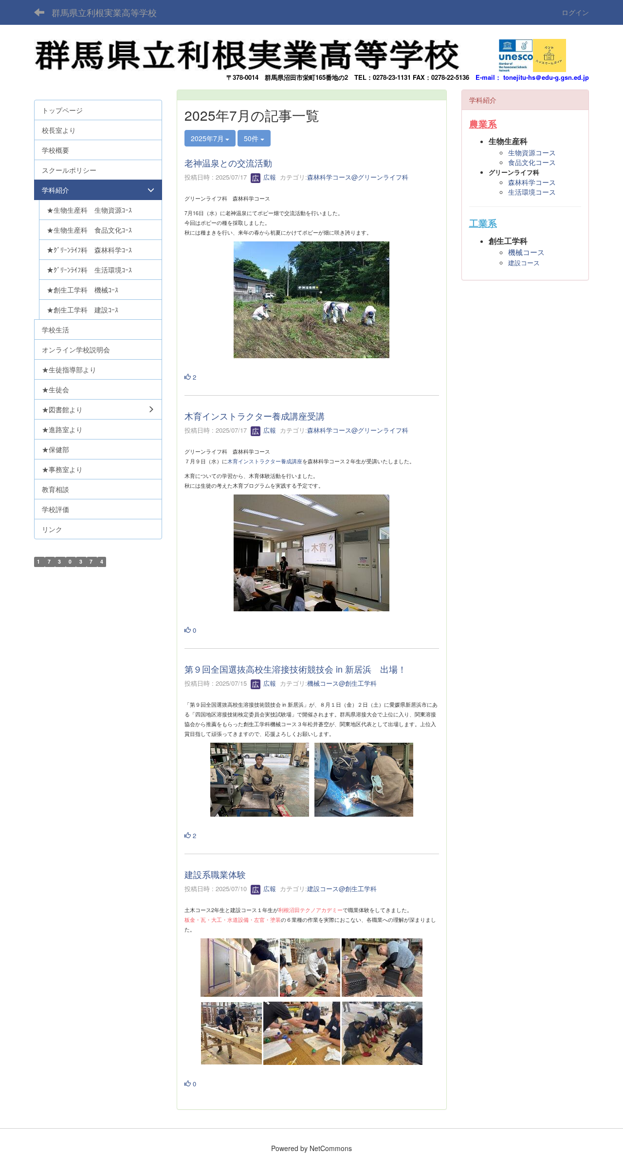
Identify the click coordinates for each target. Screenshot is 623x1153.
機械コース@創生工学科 (342, 683)
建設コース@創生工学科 (342, 888)
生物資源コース (532, 152)
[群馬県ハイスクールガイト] (549, 52)
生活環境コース (532, 192)
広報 (268, 177)
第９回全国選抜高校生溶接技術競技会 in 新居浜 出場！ (295, 668)
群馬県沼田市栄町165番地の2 (306, 77)
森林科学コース (532, 182)
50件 (252, 138)
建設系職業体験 (215, 874)
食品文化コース (532, 162)
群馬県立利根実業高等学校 (104, 12)
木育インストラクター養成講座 (264, 461)
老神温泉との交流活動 (228, 162)
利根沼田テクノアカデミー (310, 910)
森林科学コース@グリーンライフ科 (357, 177)
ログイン (575, 12)
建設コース (524, 263)
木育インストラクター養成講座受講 (254, 415)
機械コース (526, 252)
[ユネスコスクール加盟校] (516, 52)
